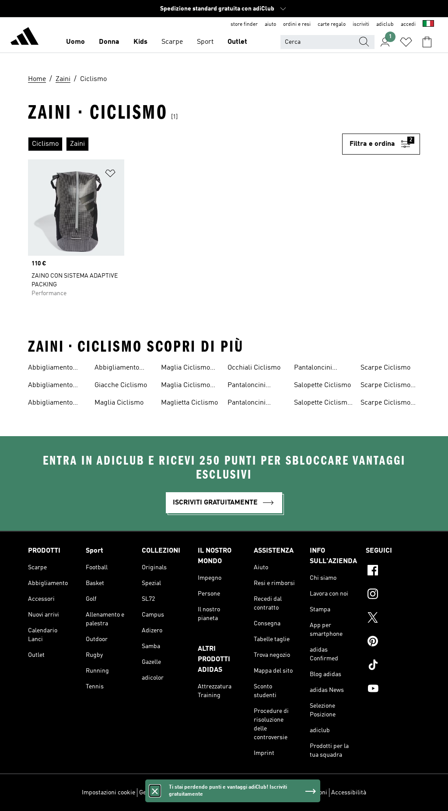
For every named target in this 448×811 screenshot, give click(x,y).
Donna (109, 42)
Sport (205, 42)
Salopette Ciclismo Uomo (322, 403)
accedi (408, 24)
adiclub (385, 24)
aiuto (270, 24)
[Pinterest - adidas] (393, 642)
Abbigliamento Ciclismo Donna (52, 386)
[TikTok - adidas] (393, 666)
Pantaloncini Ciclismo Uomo (317, 368)
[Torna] (24, 37)
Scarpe (172, 42)
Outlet (237, 42)
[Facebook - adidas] (393, 571)
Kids (140, 42)
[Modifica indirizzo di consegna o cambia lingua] (428, 25)
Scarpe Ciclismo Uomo (385, 403)
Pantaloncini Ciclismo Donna (252, 403)
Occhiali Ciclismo (254, 367)
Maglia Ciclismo (119, 402)
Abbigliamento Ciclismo (50, 368)
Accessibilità (348, 793)
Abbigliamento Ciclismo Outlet (51, 403)
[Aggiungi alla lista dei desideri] (110, 174)
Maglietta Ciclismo (189, 402)
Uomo (75, 42)
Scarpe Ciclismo (385, 367)
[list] (185, 144)
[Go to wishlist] (406, 42)
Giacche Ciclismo (120, 385)
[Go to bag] (427, 42)
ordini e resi (297, 24)
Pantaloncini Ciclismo (247, 386)
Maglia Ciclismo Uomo (185, 386)
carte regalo (332, 24)
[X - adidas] (393, 619)
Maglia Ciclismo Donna (185, 368)
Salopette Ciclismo (322, 385)
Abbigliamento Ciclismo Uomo (117, 368)
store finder (244, 24)
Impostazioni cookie (108, 793)
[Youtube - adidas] (393, 690)
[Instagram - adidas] (393, 595)
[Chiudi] (155, 791)
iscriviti (361, 24)
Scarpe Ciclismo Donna (385, 386)
